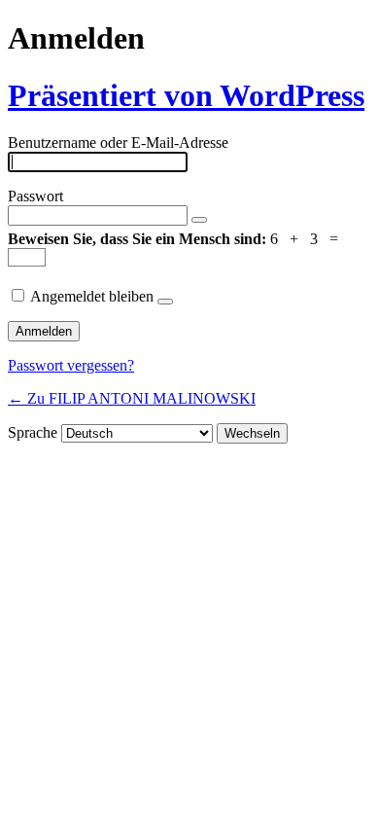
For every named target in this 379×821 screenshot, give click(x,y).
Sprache (32, 432)
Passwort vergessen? (71, 365)
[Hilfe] (165, 301)
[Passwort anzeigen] (199, 220)
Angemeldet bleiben (92, 296)
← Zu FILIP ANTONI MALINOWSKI (132, 398)
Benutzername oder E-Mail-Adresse (118, 142)
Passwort (35, 196)
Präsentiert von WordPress (186, 95)
